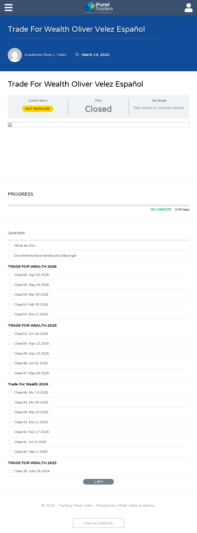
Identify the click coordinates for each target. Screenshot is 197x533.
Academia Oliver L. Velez (45, 54)
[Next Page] (111, 481)
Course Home (16, 232)
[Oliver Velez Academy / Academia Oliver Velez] (98, 7)
